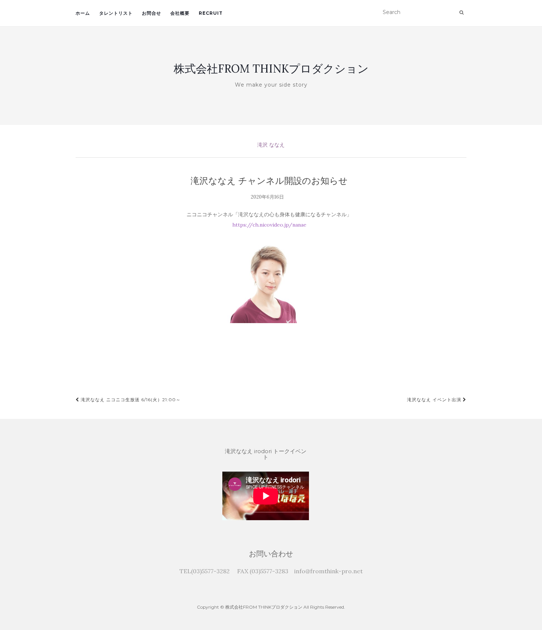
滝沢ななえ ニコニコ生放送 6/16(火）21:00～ (130, 399)
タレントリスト (116, 13)
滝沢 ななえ (271, 144)
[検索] (461, 12)
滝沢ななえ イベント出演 (435, 399)
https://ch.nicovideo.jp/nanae (269, 224)
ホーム (83, 13)
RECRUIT (211, 13)
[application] (265, 496)
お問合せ (151, 13)
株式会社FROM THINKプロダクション (271, 68)
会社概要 (180, 13)
